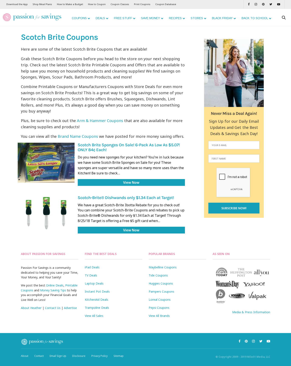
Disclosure (78, 356)
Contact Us (53, 308)
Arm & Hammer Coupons (100, 120)
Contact (39, 356)
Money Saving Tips (53, 290)
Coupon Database (165, 4)
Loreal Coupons (160, 300)
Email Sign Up (58, 356)
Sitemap (119, 356)
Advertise (70, 308)
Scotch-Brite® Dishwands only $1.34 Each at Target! (126, 197)
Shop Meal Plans (42, 4)
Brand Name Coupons (78, 136)
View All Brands (159, 316)
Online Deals (54, 285)
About (24, 356)
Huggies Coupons (161, 283)
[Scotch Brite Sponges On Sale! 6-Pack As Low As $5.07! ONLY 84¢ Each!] (46, 162)
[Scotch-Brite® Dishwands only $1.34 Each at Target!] (46, 213)
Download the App (17, 4)
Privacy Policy (99, 356)
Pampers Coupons (161, 291)
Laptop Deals (94, 283)
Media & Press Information (251, 312)
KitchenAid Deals (96, 300)
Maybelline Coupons (163, 267)
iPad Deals (92, 267)
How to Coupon (97, 4)
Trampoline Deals (97, 308)
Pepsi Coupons (159, 308)
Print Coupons (142, 4)
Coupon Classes (120, 4)
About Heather (31, 308)
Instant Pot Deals (97, 291)
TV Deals (91, 275)
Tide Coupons (158, 275)
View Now (131, 182)
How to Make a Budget (70, 4)
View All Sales (94, 316)
